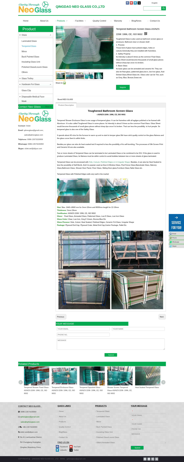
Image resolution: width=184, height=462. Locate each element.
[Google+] (152, 459)
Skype (174, 246)
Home (61, 411)
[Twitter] (139, 2)
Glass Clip (26, 90)
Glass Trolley (27, 78)
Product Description (66, 105)
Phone (174, 238)
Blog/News (63, 432)
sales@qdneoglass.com (33, 135)
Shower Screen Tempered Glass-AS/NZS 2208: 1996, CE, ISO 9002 (119, 390)
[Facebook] (127, 2)
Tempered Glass (29, 46)
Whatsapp (175, 242)
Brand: (60, 99)
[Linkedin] (135, 2)
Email (174, 234)
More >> (48, 107)
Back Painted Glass (30, 57)
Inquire (123, 87)
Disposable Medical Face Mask (33, 99)
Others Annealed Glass (105, 443)
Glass (24, 35)
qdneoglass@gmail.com (33, 130)
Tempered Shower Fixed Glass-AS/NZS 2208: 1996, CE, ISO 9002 (36, 390)
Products (62, 422)
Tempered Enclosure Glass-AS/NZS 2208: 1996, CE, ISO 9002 (63, 390)
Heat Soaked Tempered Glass (147, 387)
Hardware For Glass (31, 84)
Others (25, 72)
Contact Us (63, 437)
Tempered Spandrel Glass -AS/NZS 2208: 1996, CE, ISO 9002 (91, 390)
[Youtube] (131, 2)
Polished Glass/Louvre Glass (34, 67)
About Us (62, 417)
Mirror (24, 51)
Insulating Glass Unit (31, 62)
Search (163, 8)
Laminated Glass (29, 41)
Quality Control (65, 427)
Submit (111, 355)
